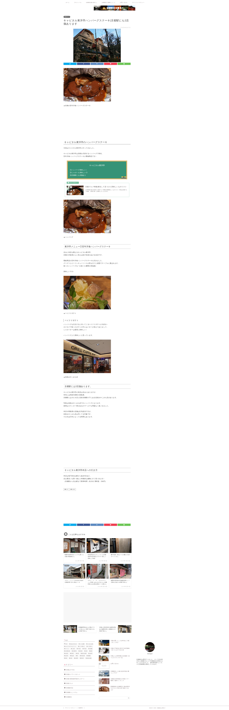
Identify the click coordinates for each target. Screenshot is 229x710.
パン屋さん (90, 646)
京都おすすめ (70, 670)
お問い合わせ (123, 2)
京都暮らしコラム (71, 692)
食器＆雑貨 (89, 658)
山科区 (91, 653)
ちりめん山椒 (90, 644)
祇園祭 (89, 655)
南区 (91, 651)
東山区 (72, 655)
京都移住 (69, 697)
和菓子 (72, 653)
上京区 (73, 648)
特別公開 (83, 655)
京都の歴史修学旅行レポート (75, 679)
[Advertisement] (97, 123)
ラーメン (67, 648)
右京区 (66, 653)
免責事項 (80, 707)
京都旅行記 (69, 688)
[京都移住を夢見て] (114, 10)
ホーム (68, 2)
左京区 (66, 655)
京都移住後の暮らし (91, 2)
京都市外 (75, 651)
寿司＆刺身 (84, 653)
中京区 (85, 648)
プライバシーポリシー (138, 2)
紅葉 (71, 658)
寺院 (78, 653)
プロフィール (77, 2)
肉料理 (73, 489)
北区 (67, 489)
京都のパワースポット (73, 674)
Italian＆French (73, 644)
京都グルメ (66, 16)
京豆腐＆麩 (67, 651)
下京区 (79, 648)
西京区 (82, 658)
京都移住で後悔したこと (108, 2)
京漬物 (91, 648)
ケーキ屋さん (82, 646)
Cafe (66, 644)
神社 (66, 658)
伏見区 (81, 651)
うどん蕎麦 (82, 644)
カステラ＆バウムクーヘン (70, 646)
